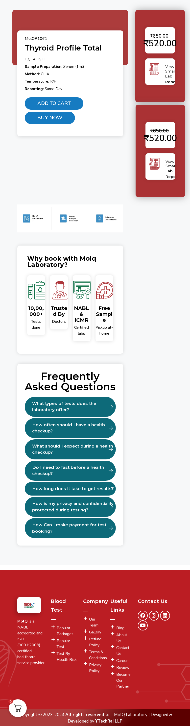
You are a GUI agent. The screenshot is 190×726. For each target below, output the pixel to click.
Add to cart (54, 103)
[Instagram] (154, 616)
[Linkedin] (165, 616)
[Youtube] (143, 625)
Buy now (49, 117)
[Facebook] (143, 616)
